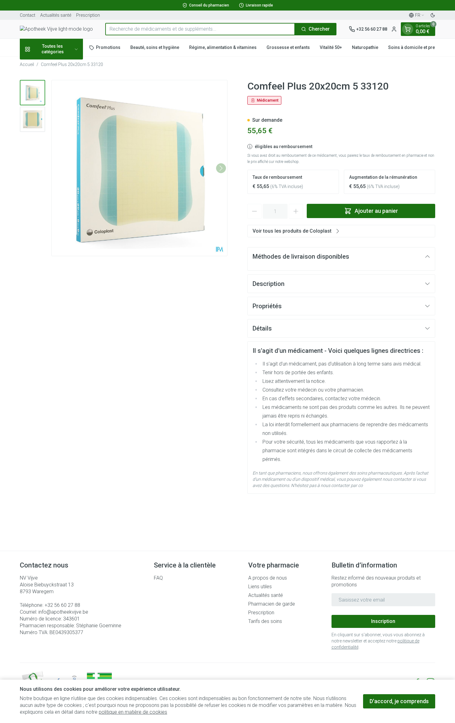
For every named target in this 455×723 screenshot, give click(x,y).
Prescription (88, 15)
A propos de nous (267, 578)
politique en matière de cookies (133, 712)
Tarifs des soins (265, 621)
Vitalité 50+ (331, 47)
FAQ (158, 578)
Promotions (108, 47)
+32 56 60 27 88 (62, 605)
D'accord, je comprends (399, 701)
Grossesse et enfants (288, 47)
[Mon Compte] (394, 29)
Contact (27, 15)
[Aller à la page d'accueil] (56, 29)
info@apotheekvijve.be (63, 612)
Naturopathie (365, 47)
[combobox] (200, 29)
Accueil (27, 64)
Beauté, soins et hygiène (154, 47)
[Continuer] (221, 168)
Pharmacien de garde (271, 604)
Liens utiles (260, 586)
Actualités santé (55, 15)
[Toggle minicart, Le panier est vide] (407, 29)
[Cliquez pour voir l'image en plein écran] (139, 168)
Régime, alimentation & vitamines (223, 47)
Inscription (383, 621)
